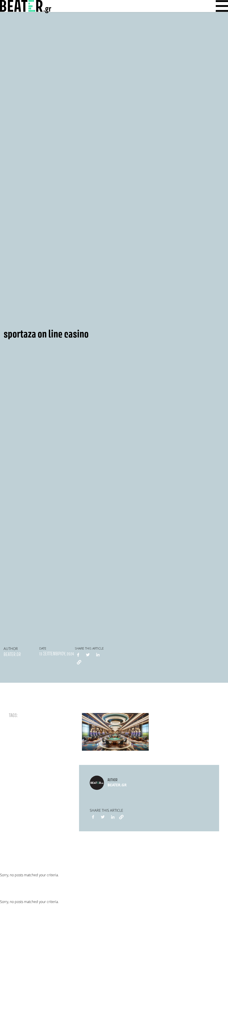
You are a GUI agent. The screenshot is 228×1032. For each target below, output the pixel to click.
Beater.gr (12, 654)
